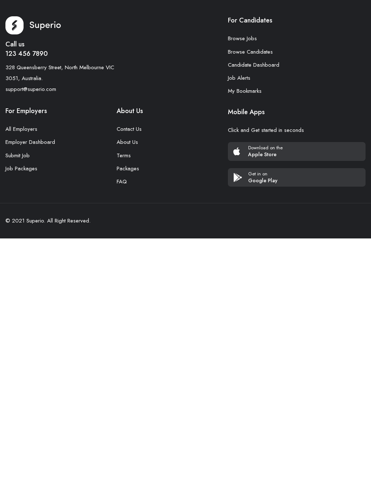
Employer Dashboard (30, 142)
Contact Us (129, 129)
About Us (127, 142)
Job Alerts (239, 78)
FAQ (122, 182)
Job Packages (21, 168)
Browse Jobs (242, 38)
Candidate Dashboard (253, 65)
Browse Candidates (250, 52)
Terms (124, 155)
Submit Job (17, 155)
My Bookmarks (245, 91)
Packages (128, 168)
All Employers (21, 129)
